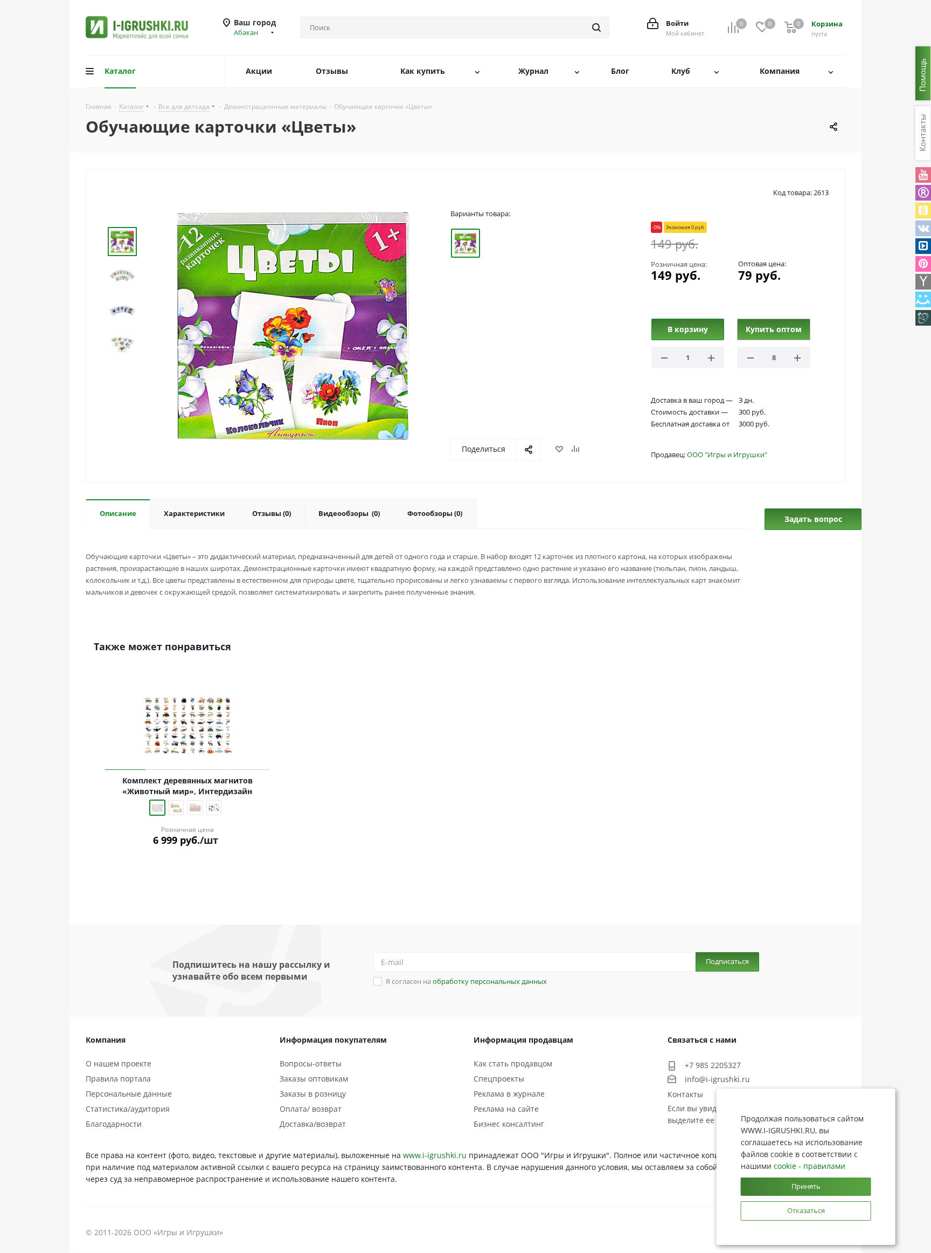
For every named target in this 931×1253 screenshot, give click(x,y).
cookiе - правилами (809, 1166)
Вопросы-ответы (311, 1063)
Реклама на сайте (506, 1109)
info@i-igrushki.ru (717, 1079)
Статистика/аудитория (128, 1109)
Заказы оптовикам (314, 1078)
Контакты (685, 1094)
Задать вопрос (813, 519)
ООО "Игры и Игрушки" (727, 454)
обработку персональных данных (490, 981)
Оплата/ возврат (311, 1109)
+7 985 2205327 (713, 1065)
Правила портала (118, 1078)
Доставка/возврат (313, 1124)
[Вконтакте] (923, 228)
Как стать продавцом (513, 1063)
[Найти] (596, 27)
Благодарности (114, 1124)
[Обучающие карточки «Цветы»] (292, 324)
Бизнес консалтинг (509, 1124)
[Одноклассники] (923, 210)
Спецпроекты (499, 1078)
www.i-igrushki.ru (435, 1155)
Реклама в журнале (509, 1094)
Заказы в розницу (313, 1094)
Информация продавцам (523, 1040)
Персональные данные (129, 1094)
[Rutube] (923, 193)
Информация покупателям (333, 1040)
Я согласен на (466, 981)
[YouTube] (923, 175)
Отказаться (806, 1210)
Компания (106, 1040)
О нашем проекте (118, 1063)
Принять (806, 1186)
